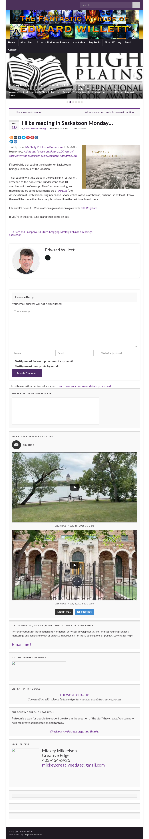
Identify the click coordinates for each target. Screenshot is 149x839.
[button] (12, 76)
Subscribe (86, 611)
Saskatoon (15, 234)
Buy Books (95, 42)
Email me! (21, 644)
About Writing (112, 42)
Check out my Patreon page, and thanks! (74, 731)
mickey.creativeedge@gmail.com (73, 764)
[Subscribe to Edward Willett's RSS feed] (11, 4)
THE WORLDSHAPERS (74, 695)
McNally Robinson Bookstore (44, 147)
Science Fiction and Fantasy (53, 42)
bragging (54, 231)
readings (87, 231)
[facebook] (22, 4)
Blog (43, 128)
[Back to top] (140, 830)
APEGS (62, 190)
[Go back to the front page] (74, 24)
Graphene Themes (33, 834)
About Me (26, 42)
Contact (12, 49)
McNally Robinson (71, 231)
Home (11, 42)
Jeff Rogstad (88, 208)
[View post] (74, 76)
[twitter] (16, 4)
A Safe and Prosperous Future (30, 231)
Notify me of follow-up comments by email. (44, 361)
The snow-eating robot (28, 112)
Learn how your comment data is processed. (84, 386)
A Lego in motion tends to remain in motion (109, 112)
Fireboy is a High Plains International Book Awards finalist (47, 85)
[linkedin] (28, 4)
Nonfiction (79, 42)
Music (128, 42)
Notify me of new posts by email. (37, 366)
